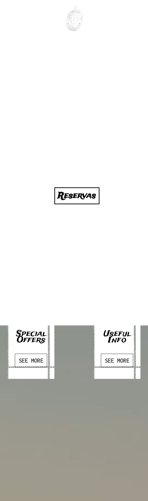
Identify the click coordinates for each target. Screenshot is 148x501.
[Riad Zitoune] (74, 19)
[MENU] (12, 14)
